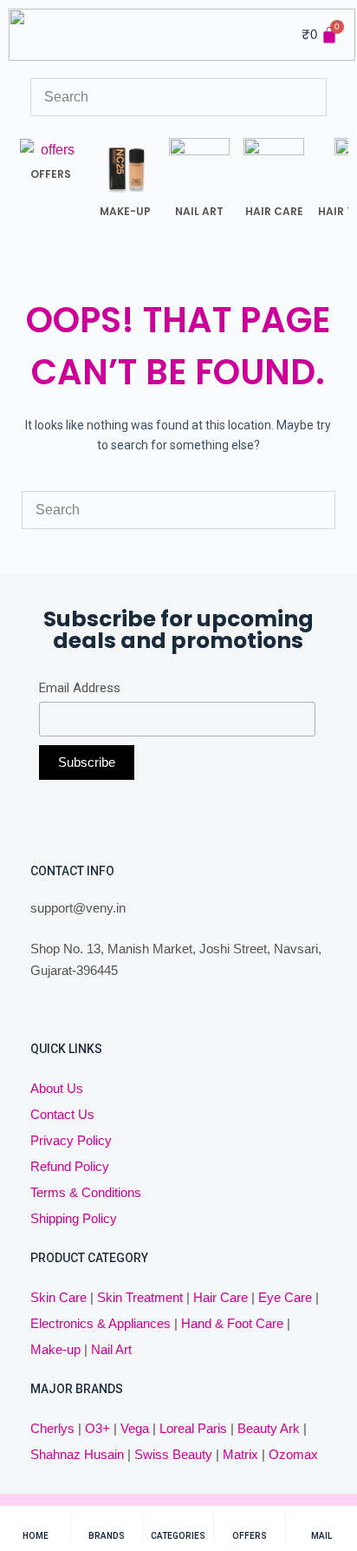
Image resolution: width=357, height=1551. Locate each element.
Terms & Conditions (85, 1192)
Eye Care (283, 1297)
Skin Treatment (140, 1297)
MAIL (321, 1536)
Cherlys (52, 1428)
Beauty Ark (268, 1428)
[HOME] (35, 1522)
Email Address (79, 688)
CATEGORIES (178, 1536)
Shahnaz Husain (77, 1454)
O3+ (97, 1428)
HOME (36, 1536)
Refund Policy (69, 1166)
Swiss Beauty (173, 1454)
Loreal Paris (193, 1428)
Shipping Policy (73, 1218)
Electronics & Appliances (100, 1323)
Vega (134, 1428)
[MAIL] (321, 1522)
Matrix (240, 1454)
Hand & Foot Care (232, 1323)
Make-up (55, 1349)
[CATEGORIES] (178, 1522)
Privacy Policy (71, 1140)
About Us (56, 1088)
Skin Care (58, 1297)
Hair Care (220, 1297)
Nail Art (111, 1349)
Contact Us (62, 1114)
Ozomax (293, 1454)
